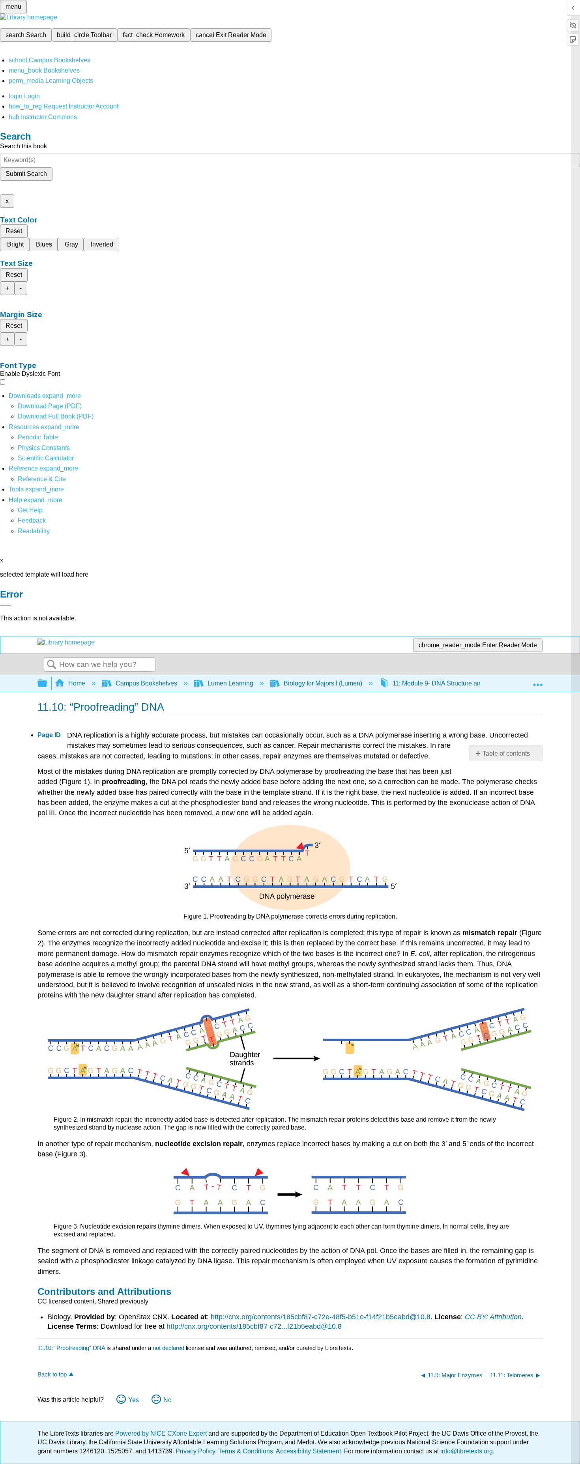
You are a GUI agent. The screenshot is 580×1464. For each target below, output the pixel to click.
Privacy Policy (195, 1451)
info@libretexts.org (466, 1451)
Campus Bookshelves (146, 683)
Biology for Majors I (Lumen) (323, 683)
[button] (32, 520)
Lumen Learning (230, 683)
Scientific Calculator (46, 458)
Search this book (23, 146)
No (167, 1400)
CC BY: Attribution (493, 1317)
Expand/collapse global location (538, 681)
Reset (14, 231)
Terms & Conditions (245, 1451)
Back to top (52, 1374)
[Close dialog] (5, 605)
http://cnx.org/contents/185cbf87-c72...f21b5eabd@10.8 (254, 1326)
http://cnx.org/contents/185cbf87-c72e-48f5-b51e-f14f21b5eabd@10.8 (320, 1317)
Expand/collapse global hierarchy (47, 683)
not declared (169, 1347)
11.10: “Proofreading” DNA (71, 1347)
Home (77, 683)
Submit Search (26, 173)
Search (52, 665)
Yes (133, 1400)
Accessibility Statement (308, 1451)
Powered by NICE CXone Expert (161, 1433)
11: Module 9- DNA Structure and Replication (455, 683)
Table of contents (506, 753)
